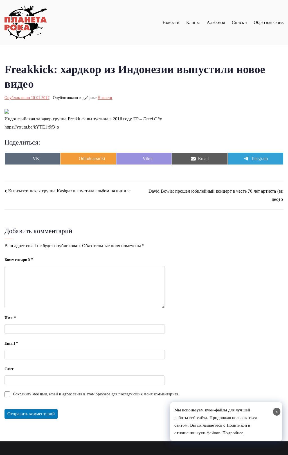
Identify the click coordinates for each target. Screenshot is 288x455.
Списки (239, 22)
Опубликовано (27, 98)
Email (11, 343)
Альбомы (216, 22)
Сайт (9, 369)
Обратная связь (269, 22)
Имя (10, 318)
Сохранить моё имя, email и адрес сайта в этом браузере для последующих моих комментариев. (96, 394)
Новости (171, 22)
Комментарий (18, 260)
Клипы (193, 22)
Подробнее (232, 433)
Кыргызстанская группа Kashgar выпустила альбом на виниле (69, 190)
